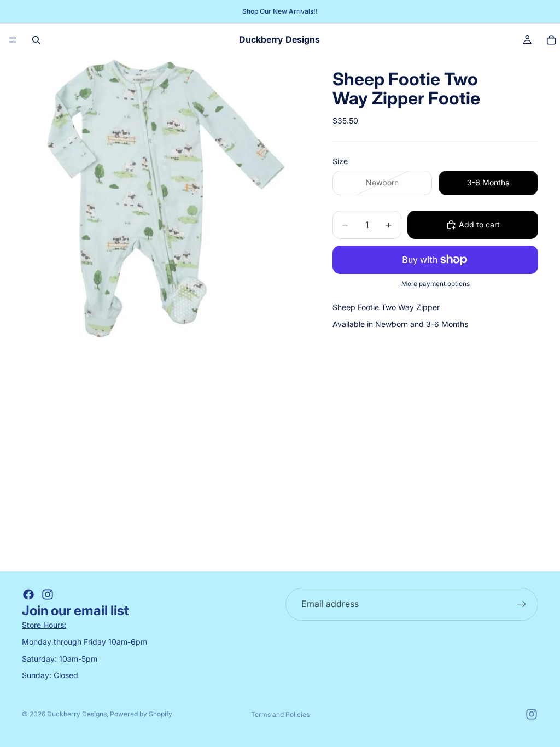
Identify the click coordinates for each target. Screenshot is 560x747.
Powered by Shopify (141, 714)
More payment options (435, 284)
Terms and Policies (280, 714)
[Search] (36, 40)
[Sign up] (521, 604)
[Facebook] (28, 594)
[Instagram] (47, 594)
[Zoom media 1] (164, 198)
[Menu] (12, 39)
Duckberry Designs (77, 714)
